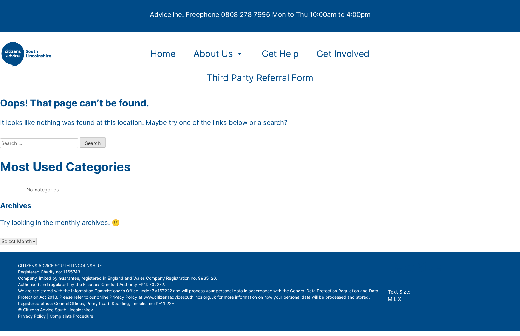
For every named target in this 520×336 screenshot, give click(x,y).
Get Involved (343, 53)
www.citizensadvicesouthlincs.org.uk (180, 297)
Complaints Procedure (71, 316)
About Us (213, 53)
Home (162, 53)
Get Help (280, 53)
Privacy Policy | (33, 316)
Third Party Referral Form (260, 77)
